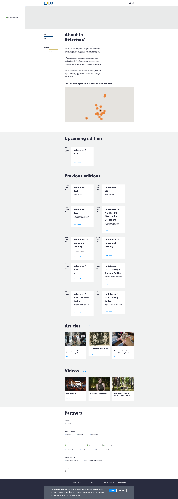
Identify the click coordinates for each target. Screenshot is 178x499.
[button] (100, 105)
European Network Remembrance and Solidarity (49, 3)
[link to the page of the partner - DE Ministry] (91, 445)
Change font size (133, 3)
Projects (73, 3)
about (45, 34)
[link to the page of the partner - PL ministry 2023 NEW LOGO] (73, 445)
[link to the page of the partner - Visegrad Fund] (70, 471)
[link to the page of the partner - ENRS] (68, 424)
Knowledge (81, 3)
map (45, 39)
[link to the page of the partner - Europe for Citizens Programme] (93, 460)
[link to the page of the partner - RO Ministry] (84, 450)
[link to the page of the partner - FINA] (80, 434)
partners (51, 52)
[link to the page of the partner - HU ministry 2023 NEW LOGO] (110, 445)
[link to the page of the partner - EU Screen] (94, 434)
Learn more (121, 490)
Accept (112, 490)
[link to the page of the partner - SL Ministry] (69, 450)
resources (46, 47)
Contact (98, 3)
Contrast (130, 3)
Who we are (90, 3)
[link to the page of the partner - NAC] (68, 434)
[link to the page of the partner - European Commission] (71, 460)
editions (46, 43)
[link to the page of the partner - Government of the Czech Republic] (105, 450)
